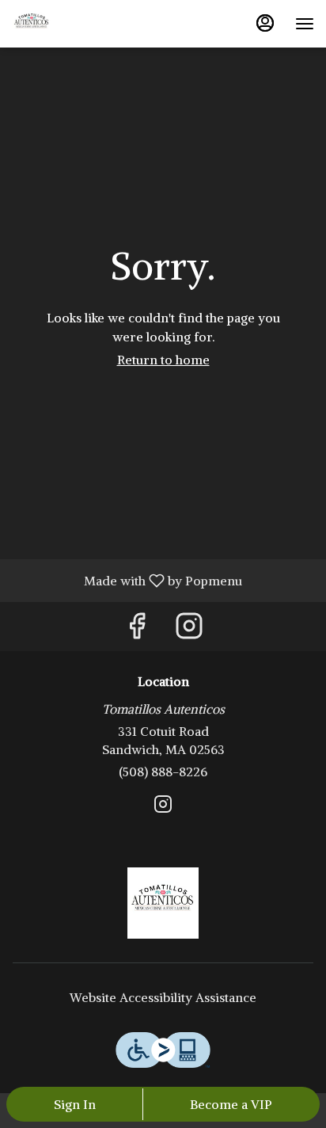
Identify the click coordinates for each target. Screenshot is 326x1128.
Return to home (163, 360)
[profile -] (265, 22)
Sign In (75, 1104)
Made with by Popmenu (127, 580)
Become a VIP (231, 1104)
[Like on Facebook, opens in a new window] (137, 630)
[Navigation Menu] (304, 23)
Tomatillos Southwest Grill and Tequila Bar (163, 903)
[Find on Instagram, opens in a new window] (189, 630)
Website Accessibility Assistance (163, 997)
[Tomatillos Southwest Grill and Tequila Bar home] (83, 24)
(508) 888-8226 (163, 771)
